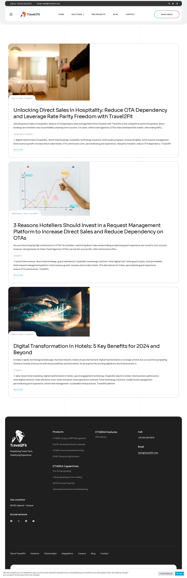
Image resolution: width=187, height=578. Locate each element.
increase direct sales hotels (48, 143)
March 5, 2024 (17, 334)
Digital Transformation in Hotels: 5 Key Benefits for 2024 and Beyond (86, 349)
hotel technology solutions (112, 379)
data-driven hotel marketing (29, 375)
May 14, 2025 (17, 98)
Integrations (67, 553)
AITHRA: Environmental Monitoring (68, 450)
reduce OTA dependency (148, 143)
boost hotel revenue (25, 261)
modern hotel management (139, 379)
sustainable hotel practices (83, 383)
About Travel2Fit (17, 553)
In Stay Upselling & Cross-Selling (67, 477)
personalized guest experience (101, 143)
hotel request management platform (31, 265)
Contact (104, 553)
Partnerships (50, 553)
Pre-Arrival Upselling (62, 471)
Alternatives (100, 436)
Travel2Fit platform (106, 383)
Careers (82, 553)
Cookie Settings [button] (166, 573)
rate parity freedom (126, 143)
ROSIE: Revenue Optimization (66, 456)
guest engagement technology (89, 375)
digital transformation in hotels (58, 375)
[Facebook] (169, 3)
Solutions (35, 553)
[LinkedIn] (173, 3)
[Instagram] (177, 3)
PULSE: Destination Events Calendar (69, 444)
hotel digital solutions (23, 379)
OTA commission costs (74, 143)
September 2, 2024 (20, 213)
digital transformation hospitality (31, 139)
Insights (28, 134)
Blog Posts (19, 134)
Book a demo (166, 14)
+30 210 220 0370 (24, 3)
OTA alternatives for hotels (112, 265)
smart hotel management (56, 383)
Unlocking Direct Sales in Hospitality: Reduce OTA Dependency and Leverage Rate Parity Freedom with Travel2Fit (90, 113)
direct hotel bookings (58, 139)
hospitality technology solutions (85, 139)
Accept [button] (179, 573)
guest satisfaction (66, 261)
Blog (93, 553)
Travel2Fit (28, 98)
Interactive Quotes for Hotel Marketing (70, 489)
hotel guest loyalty (135, 261)
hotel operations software (85, 379)
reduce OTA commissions (25, 269)
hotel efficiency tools (45, 379)
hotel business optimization (145, 375)
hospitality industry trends (118, 375)
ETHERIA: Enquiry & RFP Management (69, 438)
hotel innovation (64, 379)
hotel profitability (133, 139)
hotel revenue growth (23, 143)
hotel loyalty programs (113, 139)
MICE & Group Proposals (64, 483)
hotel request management (155, 139)
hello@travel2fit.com (51, 3)
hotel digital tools (117, 261)
